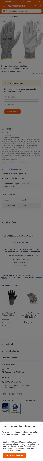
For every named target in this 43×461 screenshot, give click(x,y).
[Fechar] (40, 425)
